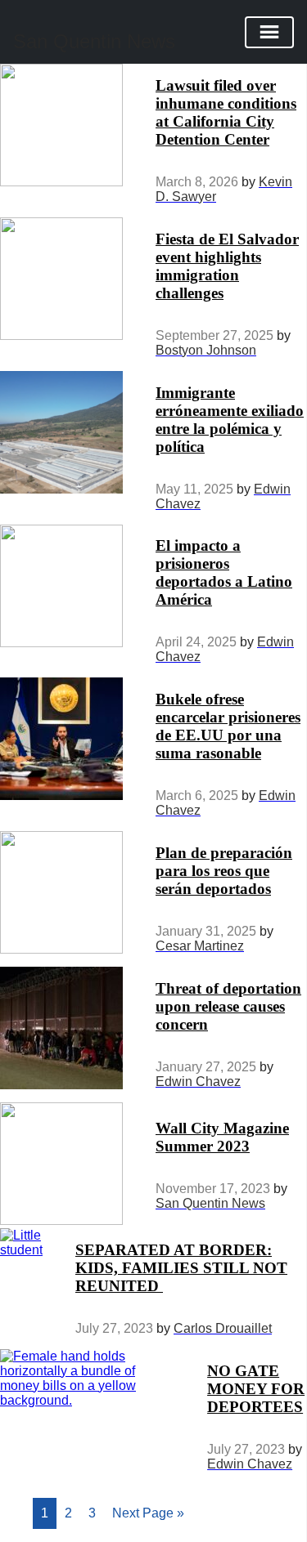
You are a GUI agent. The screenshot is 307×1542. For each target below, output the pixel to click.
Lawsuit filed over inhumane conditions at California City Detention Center (226, 112)
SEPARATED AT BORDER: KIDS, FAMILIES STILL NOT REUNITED (181, 1267)
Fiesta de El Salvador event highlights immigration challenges (227, 266)
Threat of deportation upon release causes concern (228, 1006)
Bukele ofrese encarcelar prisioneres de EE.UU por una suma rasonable (228, 726)
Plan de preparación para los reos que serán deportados (224, 870)
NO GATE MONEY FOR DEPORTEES (256, 1388)
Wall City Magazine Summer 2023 (222, 1137)
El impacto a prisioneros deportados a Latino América (224, 572)
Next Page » (148, 1513)
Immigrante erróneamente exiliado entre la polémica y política (230, 419)
